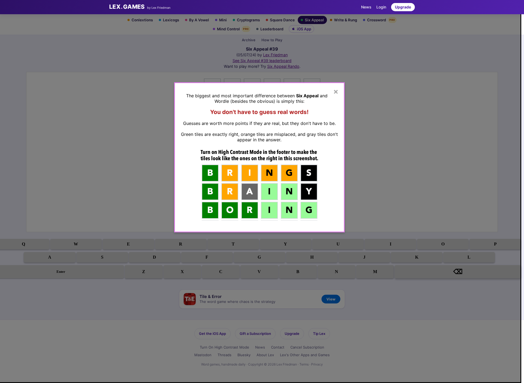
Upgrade (403, 7)
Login (381, 7)
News (366, 7)
